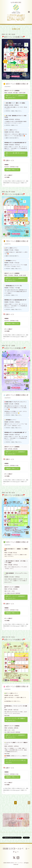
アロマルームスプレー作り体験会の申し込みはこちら (15, 719)
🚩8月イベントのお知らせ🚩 (13, 37)
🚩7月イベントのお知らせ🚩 (13, 194)
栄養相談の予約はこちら (12, 169)
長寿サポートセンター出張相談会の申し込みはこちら (15, 96)
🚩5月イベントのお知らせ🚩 (13, 495)
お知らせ (16, 29)
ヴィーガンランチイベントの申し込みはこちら (15, 761)
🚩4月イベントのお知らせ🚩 (13, 640)
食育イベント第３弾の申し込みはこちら (15, 154)
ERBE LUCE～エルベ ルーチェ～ (16, 850)
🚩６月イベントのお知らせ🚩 (14, 348)
